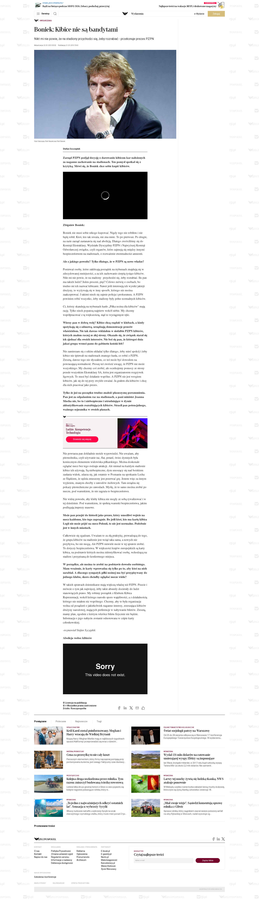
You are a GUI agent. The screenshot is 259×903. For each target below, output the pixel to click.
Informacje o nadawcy (61, 860)
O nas (37, 851)
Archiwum (81, 860)
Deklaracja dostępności (62, 863)
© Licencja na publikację (75, 703)
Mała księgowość (109, 860)
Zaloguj (216, 14)
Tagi (99, 721)
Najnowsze (81, 721)
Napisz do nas (40, 857)
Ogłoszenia (82, 854)
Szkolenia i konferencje (45, 877)
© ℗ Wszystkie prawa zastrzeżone (79, 705)
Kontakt (38, 854)
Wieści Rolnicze (108, 866)
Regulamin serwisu (60, 857)
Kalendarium (58, 883)
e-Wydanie (199, 14)
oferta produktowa (80, 883)
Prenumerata (83, 857)
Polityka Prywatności (61, 851)
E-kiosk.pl (105, 851)
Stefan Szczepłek (71, 149)
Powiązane (40, 721)
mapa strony (40, 883)
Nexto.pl (105, 857)
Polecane (61, 721)
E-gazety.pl (106, 854)
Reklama (81, 851)
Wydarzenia (137, 13)
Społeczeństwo (73, 727)
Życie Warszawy (108, 869)
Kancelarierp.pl (108, 863)
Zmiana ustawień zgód (62, 854)
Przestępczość (73, 775)
